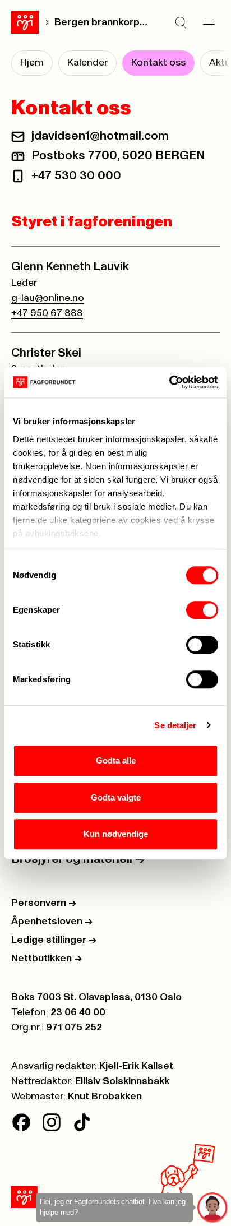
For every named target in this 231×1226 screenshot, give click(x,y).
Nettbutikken (46, 959)
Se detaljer (175, 725)
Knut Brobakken (105, 1096)
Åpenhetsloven (52, 922)
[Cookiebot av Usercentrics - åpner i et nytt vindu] (169, 382)
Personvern (43, 903)
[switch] (202, 610)
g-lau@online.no (47, 298)
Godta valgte (116, 797)
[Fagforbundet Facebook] (21, 1122)
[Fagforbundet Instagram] (51, 1122)
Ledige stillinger (53, 940)
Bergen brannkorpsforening (103, 22)
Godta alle (116, 760)
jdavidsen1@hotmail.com (100, 136)
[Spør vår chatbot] (212, 1207)
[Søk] (180, 22)
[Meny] (208, 22)
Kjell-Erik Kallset (136, 1066)
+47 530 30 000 (76, 176)
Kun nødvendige (116, 834)
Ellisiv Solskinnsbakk (122, 1081)
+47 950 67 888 (47, 313)
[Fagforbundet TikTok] (82, 1122)
